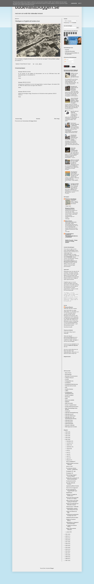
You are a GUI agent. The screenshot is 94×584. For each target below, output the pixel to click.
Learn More (74, 3)
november (69, 443)
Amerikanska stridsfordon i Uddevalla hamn (74, 136)
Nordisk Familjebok (69, 395)
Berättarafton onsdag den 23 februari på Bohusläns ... (72, 478)
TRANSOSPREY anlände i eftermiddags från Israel (72, 509)
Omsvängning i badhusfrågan (74, 172)
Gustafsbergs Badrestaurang (71, 384)
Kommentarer (69, 61)
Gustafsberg (67, 382)
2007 (66, 560)
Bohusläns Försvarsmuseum (71, 376)
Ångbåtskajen (69, 492)
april (68, 456)
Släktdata (67, 401)
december (69, 441)
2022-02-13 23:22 (26, 82)
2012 (66, 551)
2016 (66, 543)
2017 (66, 541)
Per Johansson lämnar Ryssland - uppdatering (71, 469)
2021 (66, 534)
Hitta (66, 387)
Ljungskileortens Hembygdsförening (69, 393)
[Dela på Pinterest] (41, 64)
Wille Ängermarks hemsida (71, 426)
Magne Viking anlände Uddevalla (71, 529)
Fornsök (67, 379)
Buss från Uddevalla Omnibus (70, 483)
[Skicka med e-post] (36, 64)
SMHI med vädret (69, 403)
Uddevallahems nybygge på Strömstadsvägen (72, 523)
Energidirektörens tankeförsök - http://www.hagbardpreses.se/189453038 (71, 235)
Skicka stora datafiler (69, 400)
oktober (68, 444)
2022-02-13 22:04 (26, 71)
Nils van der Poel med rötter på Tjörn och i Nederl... (72, 498)
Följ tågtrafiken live (69, 381)
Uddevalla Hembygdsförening (71, 412)
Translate (74, 22)
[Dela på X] (38, 64)
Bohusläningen (68, 374)
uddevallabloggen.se (37, 7)
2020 (66, 536)
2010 (66, 554)
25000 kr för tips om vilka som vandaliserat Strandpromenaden (75, 75)
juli (67, 450)
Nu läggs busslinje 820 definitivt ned (75, 184)
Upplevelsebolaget (69, 423)
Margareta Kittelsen (69, 208)
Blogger (52, 568)
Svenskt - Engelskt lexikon (70, 404)
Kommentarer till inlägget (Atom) (30, 121)
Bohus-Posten (68, 221)
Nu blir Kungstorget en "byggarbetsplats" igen (71, 490)
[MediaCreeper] (72, 66)
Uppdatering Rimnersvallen (72, 517)
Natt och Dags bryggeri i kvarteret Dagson (71, 475)
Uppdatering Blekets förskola (72, 485)
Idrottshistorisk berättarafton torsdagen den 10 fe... (72, 515)
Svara (19, 78)
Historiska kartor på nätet (70, 385)
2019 (66, 538)
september (69, 446)
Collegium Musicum (69, 377)
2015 (66, 545)
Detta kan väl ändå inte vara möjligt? (75, 160)
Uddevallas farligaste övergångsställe (74, 149)
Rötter (66, 398)
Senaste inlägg (18, 118)
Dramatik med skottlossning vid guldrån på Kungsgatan (74, 88)
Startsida (38, 118)
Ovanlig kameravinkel (71, 481)
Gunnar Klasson (69, 307)
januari (68, 531)
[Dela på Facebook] (39, 64)
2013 (66, 549)
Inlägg (67, 59)
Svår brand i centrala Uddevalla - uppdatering (75, 124)
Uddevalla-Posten (69, 420)
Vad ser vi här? (69, 466)
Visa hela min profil (68, 326)
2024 (66, 435)
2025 (66, 433)
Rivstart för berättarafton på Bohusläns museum (72, 504)
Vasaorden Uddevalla (69, 425)
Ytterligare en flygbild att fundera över (71, 495)
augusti (68, 448)
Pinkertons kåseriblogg (70, 198)
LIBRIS (66, 390)
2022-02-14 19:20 (26, 91)
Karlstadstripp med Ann (70, 209)
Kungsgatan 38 (69, 473)
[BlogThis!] (37, 64)
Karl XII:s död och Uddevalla (74, 112)
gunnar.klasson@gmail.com (70, 337)
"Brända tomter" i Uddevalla (72, 506)
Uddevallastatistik (69, 421)
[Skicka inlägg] (33, 63)
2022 (66, 439)
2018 (66, 539)
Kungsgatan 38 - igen (71, 471)
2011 (66, 552)
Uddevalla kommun (69, 414)
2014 (66, 547)
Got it (79, 3)
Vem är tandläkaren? (70, 461)
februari (68, 459)
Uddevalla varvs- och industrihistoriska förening (70, 418)
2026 (66, 432)
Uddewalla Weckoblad (70, 51)
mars (68, 458)
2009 (66, 556)
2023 (66, 437)
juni (67, 452)
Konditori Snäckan (69, 389)
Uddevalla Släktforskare (70, 415)
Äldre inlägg (56, 118)
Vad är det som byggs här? (72, 487)
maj (67, 454)
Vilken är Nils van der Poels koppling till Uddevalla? (72, 501)
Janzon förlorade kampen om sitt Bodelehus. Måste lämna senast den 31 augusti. (75, 100)
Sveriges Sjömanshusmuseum (71, 406)
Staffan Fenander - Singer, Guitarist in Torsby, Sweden (71, 241)
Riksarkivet (67, 396)
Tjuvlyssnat (67, 410)
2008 (66, 558)
